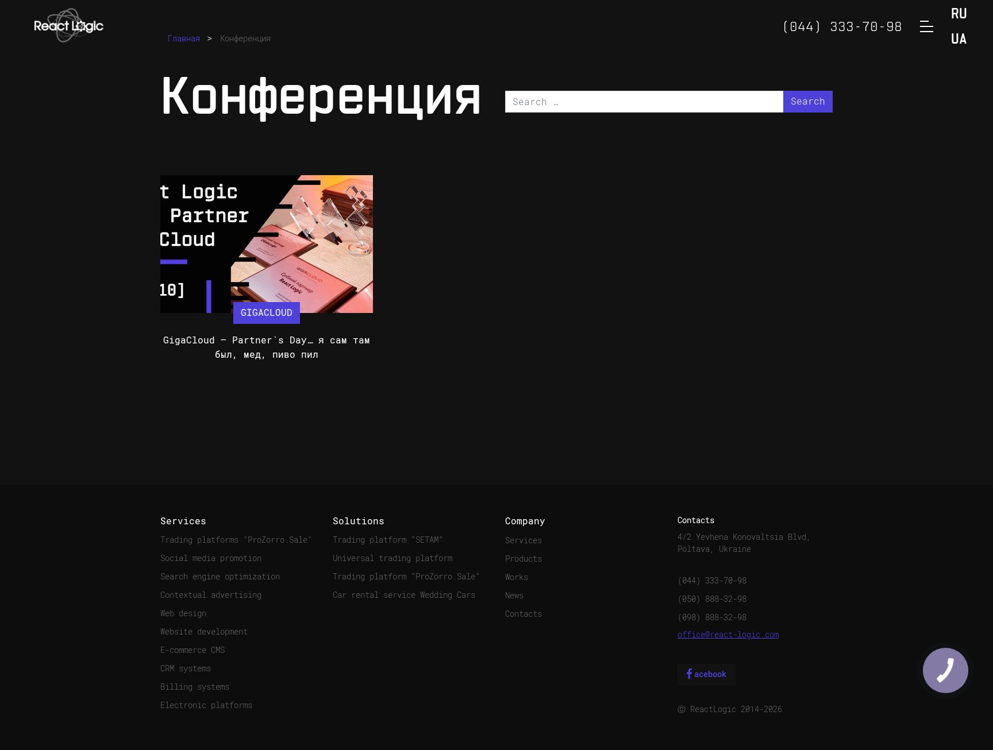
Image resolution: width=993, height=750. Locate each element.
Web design (183, 613)
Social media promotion (210, 558)
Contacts (523, 613)
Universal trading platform (392, 558)
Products (523, 558)
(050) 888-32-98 (712, 599)
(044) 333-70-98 (712, 580)
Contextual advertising (210, 595)
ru (959, 15)
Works (516, 577)
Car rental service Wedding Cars (404, 595)
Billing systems (194, 686)
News (514, 595)
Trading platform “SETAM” (388, 539)
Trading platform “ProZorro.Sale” (406, 576)
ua (959, 40)
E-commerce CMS (192, 650)
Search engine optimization (220, 576)
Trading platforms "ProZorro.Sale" (236, 539)
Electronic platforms (206, 705)
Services (523, 540)
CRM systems (185, 668)
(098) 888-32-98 (712, 617)
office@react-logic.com (728, 634)
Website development (204, 631)
